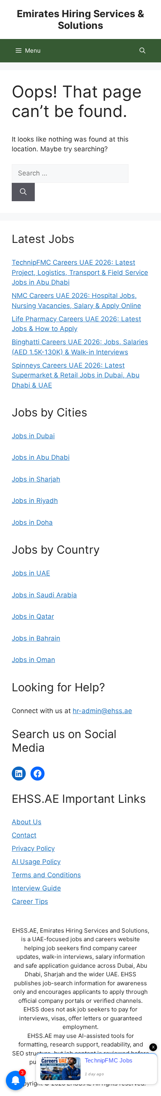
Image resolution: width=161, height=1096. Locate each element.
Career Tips (30, 901)
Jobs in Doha (32, 522)
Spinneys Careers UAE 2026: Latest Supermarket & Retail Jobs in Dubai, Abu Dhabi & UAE (76, 375)
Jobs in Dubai (33, 436)
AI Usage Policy (36, 862)
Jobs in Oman (33, 660)
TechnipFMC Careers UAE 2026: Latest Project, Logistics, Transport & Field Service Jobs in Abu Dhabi (80, 272)
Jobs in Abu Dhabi (41, 457)
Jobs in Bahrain (36, 638)
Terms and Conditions (46, 875)
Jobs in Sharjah (36, 479)
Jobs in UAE (31, 573)
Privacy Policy (33, 848)
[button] (142, 50)
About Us (26, 822)
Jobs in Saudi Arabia (44, 595)
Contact (24, 835)
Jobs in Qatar (33, 616)
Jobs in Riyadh (35, 501)
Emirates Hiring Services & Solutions (80, 19)
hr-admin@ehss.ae (102, 711)
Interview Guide (36, 888)
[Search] (23, 192)
